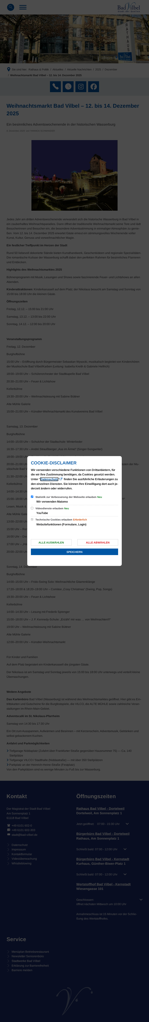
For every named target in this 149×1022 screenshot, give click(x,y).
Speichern (74, 551)
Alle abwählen (98, 542)
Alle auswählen (51, 542)
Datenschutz (49, 479)
